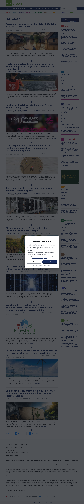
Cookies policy (35, 258)
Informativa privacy (42, 258)
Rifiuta (34, 261)
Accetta (50, 261)
